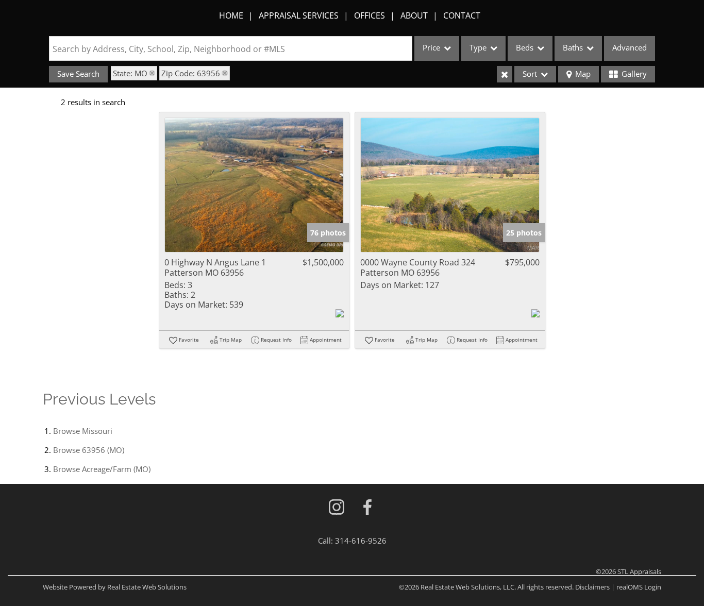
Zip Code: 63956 (190, 73)
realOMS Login (638, 587)
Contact (461, 15)
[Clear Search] (504, 74)
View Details (254, 185)
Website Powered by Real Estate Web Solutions (115, 587)
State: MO (130, 73)
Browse (82, 431)
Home (231, 15)
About (414, 15)
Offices (369, 15)
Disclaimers (592, 587)
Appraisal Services (299, 15)
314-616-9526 (361, 540)
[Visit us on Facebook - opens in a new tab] (367, 507)
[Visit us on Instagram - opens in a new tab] (336, 507)
